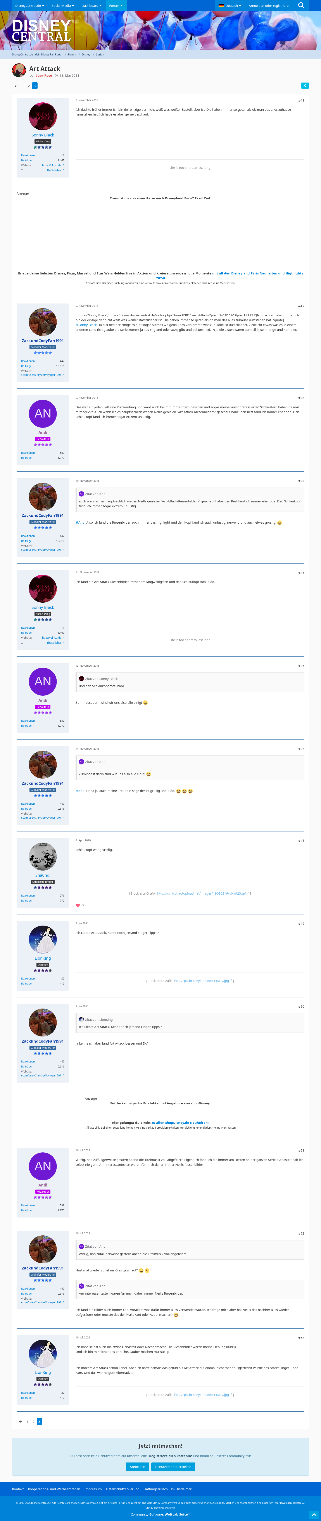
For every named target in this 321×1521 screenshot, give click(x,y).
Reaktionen (28, 155)
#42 (301, 306)
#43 (301, 397)
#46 (301, 665)
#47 (301, 748)
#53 (301, 1337)
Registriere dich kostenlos (170, 1456)
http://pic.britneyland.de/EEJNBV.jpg (201, 980)
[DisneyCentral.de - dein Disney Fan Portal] (160, 30)
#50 (301, 1006)
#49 (301, 923)
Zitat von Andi (95, 493)
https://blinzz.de (51, 165)
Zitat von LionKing (99, 1019)
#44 (301, 480)
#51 (301, 1150)
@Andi (80, 522)
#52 (301, 1233)
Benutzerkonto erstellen (173, 1466)
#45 (301, 572)
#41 (301, 100)
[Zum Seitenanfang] (314, 1515)
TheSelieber (54, 170)
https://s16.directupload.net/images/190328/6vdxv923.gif (201, 893)
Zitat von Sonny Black (101, 678)
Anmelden (137, 1466)
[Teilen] (305, 86)
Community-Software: (160, 1514)
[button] (230, 5)
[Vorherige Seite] (16, 85)
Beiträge (26, 160)
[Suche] (301, 5)
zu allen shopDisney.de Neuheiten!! (180, 1122)
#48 (301, 840)
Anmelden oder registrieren (269, 5)
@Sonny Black (86, 324)
